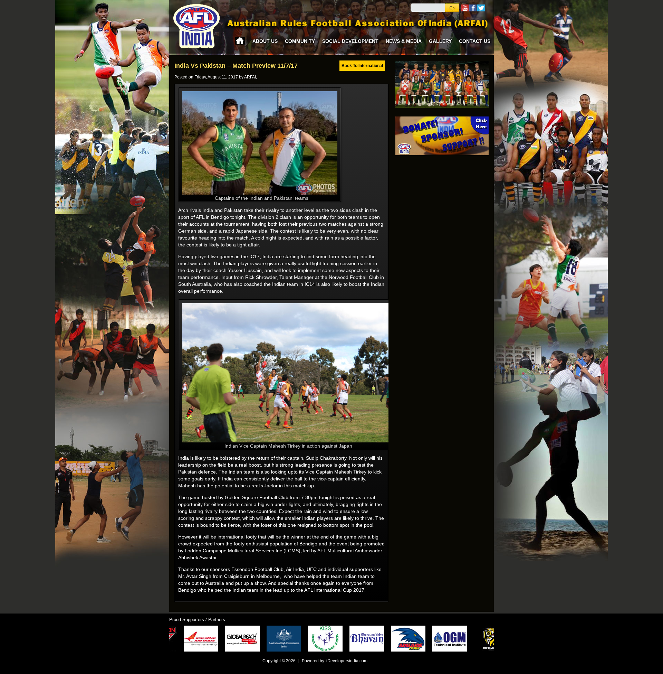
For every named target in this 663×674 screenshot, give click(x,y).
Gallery (440, 41)
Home (240, 41)
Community (300, 41)
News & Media (404, 41)
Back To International (362, 65)
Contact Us (474, 41)
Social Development (350, 41)
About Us (265, 41)
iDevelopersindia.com (346, 660)
